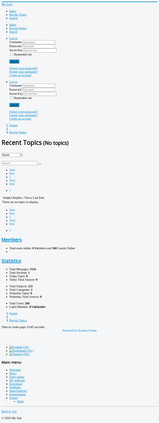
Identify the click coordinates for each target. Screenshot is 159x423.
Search (13, 18)
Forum (13, 398)
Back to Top (9, 411)
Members (12, 239)
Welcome (15, 370)
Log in (14, 61)
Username (15, 42)
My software (17, 380)
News (12, 373)
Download (15, 384)
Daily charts (16, 377)
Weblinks (15, 387)
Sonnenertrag (17, 394)
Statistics (11, 260)
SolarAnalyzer (18, 391)
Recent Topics (18, 14)
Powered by (69, 330)
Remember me (23, 54)
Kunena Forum (87, 330)
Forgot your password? (23, 68)
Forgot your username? (23, 71)
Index (12, 11)
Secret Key (16, 50)
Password (15, 46)
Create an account (20, 75)
